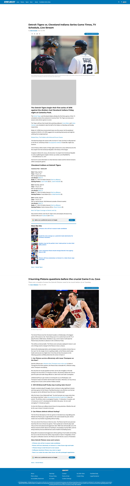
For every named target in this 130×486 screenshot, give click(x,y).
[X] (118, 1)
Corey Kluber (65, 123)
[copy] (39, 34)
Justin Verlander (56, 181)
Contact (64, 473)
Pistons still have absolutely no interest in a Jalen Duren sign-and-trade (53, 445)
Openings (51, 473)
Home (32, 267)
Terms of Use (65, 476)
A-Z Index (51, 478)
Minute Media (24, 482)
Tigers (27, 2)
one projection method (55, 142)
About (36, 2)
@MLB (39, 155)
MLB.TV (40, 177)
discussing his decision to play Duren (57, 397)
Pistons (22, 2)
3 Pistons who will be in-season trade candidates (46, 443)
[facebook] (121, 1)
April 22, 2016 (42, 156)
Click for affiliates (55, 179)
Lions (18, 2)
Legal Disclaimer (94, 476)
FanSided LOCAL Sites (44, 2)
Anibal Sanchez (56, 194)
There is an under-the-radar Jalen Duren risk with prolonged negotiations (53, 452)
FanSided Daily (94, 473)
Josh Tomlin (44, 181)
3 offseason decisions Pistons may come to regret (46, 450)
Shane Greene (57, 207)
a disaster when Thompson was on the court (55, 363)
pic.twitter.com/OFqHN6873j (62, 155)
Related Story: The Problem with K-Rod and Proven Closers (47, 137)
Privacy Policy (53, 476)
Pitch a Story (34, 476)
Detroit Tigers (37, 116)
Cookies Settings (66, 478)
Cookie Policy (80, 476)
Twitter (52, 215)
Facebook (44, 215)
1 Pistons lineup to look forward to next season (45, 447)
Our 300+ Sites (81, 473)
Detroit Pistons (39, 462)
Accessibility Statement (37, 478)
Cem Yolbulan (34, 284)
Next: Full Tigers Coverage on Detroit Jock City (43, 210)
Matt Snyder (33, 30)
